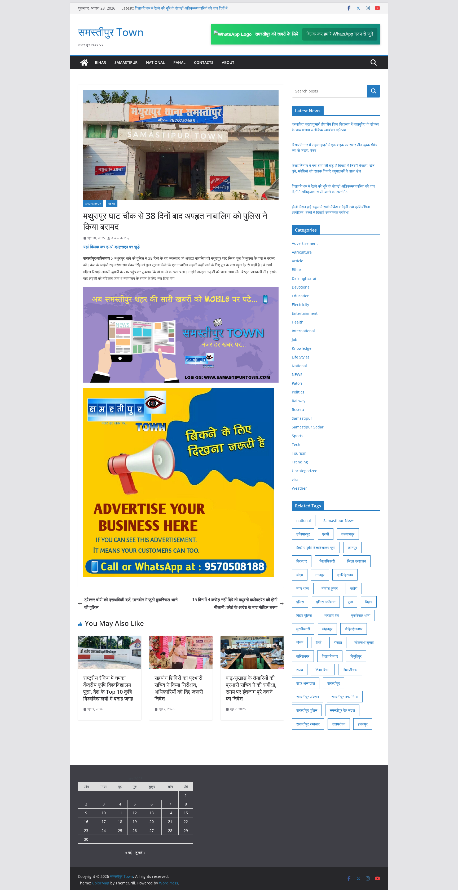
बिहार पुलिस (304, 615)
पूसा (350, 601)
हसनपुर (363, 724)
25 (120, 830)
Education (301, 295)
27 (151, 830)
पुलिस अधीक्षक (325, 601)
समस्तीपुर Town (111, 32)
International (303, 330)
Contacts (203, 62)
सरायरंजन (338, 724)
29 (186, 830)
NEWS (111, 203)
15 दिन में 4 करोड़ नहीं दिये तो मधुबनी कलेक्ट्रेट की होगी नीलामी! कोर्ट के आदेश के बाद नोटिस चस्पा (235, 603)
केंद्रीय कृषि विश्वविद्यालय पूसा (315, 547)
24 (104, 830)
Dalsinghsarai (304, 278)
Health (297, 322)
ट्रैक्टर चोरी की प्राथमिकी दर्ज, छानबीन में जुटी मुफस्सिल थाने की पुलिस (131, 603)
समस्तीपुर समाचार (308, 724)
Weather (299, 488)
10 (104, 812)
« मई (128, 852)
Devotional (301, 287)
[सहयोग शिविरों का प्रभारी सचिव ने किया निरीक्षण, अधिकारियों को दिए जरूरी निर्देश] (181, 640)
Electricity (300, 304)
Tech (296, 444)
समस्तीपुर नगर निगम (344, 696)
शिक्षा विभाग (322, 669)
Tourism (299, 453)
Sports (297, 435)
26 (135, 830)
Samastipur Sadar (308, 426)
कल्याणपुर (347, 534)
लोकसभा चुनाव (364, 642)
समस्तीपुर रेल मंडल (342, 710)
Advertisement (305, 243)
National (155, 62)
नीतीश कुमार (330, 588)
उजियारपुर (303, 534)
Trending (300, 461)
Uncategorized (305, 470)
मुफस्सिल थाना (360, 615)
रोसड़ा (338, 642)
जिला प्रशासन (356, 561)
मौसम (299, 642)
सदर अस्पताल (305, 683)
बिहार (368, 601)
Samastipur (126, 62)
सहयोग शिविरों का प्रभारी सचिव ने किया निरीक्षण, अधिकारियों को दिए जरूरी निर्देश (179, 688)
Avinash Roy (120, 238)
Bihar (100, 62)
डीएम (299, 574)
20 (151, 821)
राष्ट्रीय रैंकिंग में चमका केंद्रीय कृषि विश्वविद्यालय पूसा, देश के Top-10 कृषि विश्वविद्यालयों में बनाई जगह (108, 688)
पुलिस (300, 601)
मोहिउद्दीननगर (353, 628)
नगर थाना (302, 588)
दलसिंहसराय (345, 574)
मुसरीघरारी (303, 628)
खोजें (373, 91)
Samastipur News (339, 520)
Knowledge (301, 348)
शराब (299, 669)
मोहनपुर (327, 628)
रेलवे (319, 642)
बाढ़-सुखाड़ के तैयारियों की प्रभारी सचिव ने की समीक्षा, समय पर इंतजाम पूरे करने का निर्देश (251, 688)
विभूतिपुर (356, 656)
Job (294, 339)
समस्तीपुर (333, 683)
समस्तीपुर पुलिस (306, 710)
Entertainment (305, 313)
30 (86, 839)
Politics (298, 392)
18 (120, 821)
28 (170, 830)
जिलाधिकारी (327, 561)
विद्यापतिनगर (330, 656)
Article (297, 260)
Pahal (179, 62)
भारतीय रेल (331, 615)
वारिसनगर (302, 656)
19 (135, 821)
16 (86, 821)
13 (151, 812)
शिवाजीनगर (350, 669)
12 (135, 812)
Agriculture (302, 252)
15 (186, 812)
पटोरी (353, 588)
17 (104, 821)
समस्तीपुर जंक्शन (307, 696)
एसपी (325, 534)
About (228, 62)
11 (120, 812)
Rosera (298, 409)
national (303, 520)
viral (296, 479)
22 (186, 821)
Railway (298, 400)
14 (170, 812)
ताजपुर (319, 574)
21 (170, 821)
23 (86, 830)
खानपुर (352, 547)
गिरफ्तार (301, 561)
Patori (297, 383)
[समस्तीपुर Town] (84, 62)
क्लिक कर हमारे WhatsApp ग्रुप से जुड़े (339, 34)
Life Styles (301, 357)
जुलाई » (140, 852)
